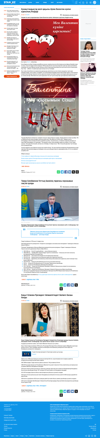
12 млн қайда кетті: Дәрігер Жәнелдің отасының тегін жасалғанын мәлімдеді (40, 156)
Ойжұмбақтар (93, 428)
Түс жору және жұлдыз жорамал (10, 424)
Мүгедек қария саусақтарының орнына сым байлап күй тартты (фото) (38, 163)
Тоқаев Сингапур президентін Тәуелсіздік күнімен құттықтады (47, 352)
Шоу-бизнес (59, 2)
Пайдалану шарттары (10, 420)
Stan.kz (29, 62)
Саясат (37, 2)
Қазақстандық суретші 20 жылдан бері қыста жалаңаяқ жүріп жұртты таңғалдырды (41, 158)
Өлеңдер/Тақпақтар (8, 428)
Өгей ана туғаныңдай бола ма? (28, 160)
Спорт (52, 2)
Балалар (94, 430)
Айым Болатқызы (25, 283)
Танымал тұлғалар (92, 426)
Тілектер (5, 426)
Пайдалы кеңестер (50, 435)
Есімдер (5, 430)
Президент (43, 386)
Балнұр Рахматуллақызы (26, 390)
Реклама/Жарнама (9, 418)
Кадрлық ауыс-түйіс (33, 279)
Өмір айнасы (23, 2)
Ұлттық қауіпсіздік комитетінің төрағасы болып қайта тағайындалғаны (55, 274)
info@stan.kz (7, 406)
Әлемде (45, 2)
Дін (95, 424)
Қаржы (30, 2)
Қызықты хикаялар (40, 435)
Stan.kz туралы (8, 415)
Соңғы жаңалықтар (12, 76)
